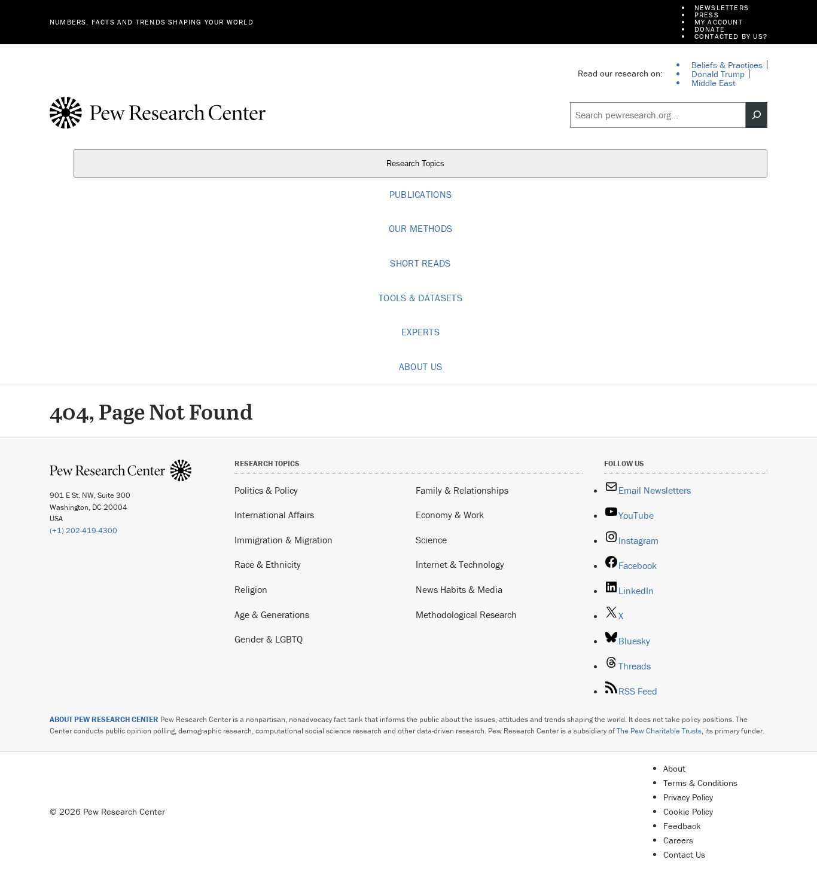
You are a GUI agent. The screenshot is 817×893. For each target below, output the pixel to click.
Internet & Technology (460, 564)
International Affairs (274, 515)
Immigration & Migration (283, 540)
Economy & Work (450, 515)
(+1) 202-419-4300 (83, 530)
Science (431, 540)
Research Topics (416, 163)
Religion (250, 589)
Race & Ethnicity (267, 564)
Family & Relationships (462, 490)
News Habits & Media (459, 589)
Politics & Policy (266, 490)
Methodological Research (466, 614)
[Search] (756, 115)
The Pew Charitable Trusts (659, 731)
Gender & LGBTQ (268, 639)
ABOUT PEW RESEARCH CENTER (104, 719)
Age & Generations (271, 614)
